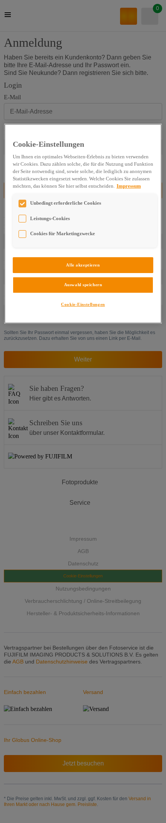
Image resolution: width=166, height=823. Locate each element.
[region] (83, 224)
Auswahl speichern (83, 284)
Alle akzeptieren (83, 265)
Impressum (129, 186)
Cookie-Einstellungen (83, 304)
